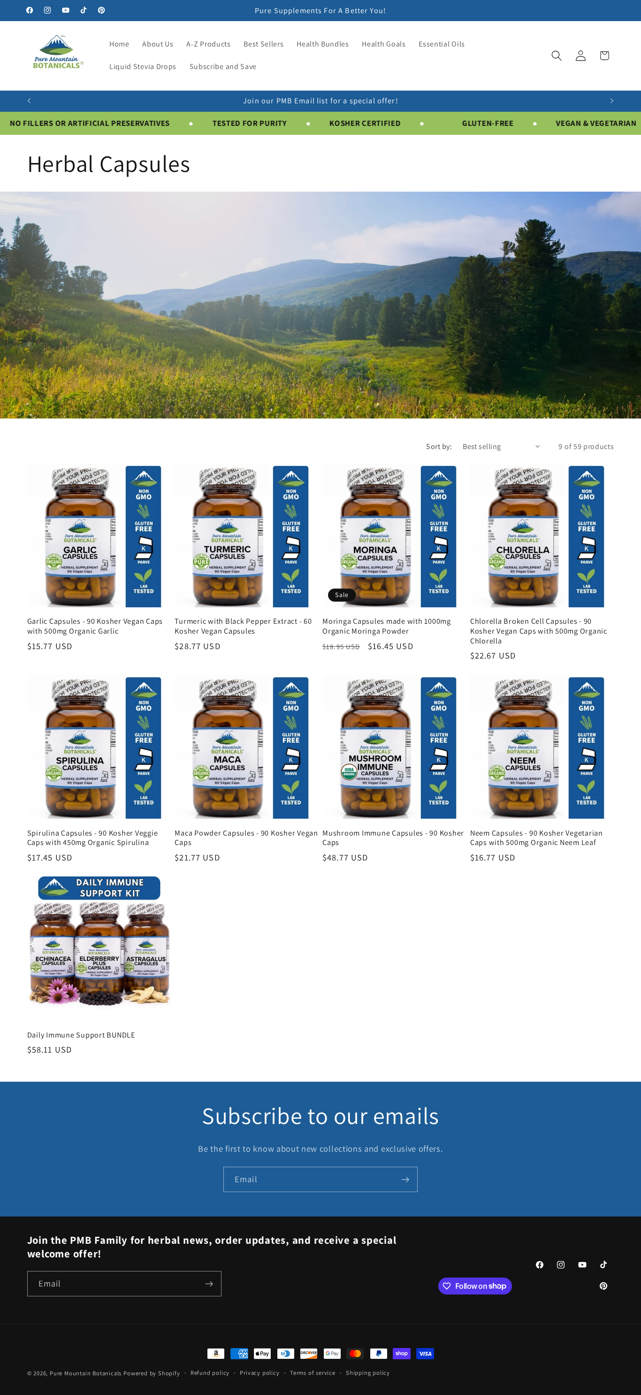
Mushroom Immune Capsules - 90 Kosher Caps (393, 837)
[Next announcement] (612, 101)
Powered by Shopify (151, 1373)
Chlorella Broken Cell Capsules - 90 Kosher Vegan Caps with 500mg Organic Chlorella (538, 630)
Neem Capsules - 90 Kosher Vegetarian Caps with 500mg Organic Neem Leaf (536, 837)
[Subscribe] (405, 1179)
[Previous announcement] (29, 101)
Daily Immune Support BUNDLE (81, 1035)
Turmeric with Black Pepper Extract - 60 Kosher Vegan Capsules (243, 626)
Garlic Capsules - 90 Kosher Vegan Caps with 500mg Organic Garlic (95, 626)
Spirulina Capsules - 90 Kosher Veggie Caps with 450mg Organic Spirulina (92, 837)
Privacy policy (259, 1373)
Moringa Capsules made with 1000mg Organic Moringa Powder (386, 626)
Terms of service (313, 1373)
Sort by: (439, 446)
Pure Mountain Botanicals (86, 1373)
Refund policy (210, 1373)
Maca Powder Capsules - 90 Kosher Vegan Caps (246, 837)
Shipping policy (368, 1373)
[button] (557, 56)
